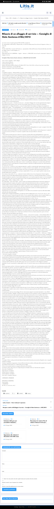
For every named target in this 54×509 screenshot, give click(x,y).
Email (3, 471)
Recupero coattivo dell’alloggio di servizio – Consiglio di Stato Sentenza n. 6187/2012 (24, 407)
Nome (3, 464)
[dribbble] (46, 1)
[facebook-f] (43, 1)
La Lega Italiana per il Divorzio (32, 23)
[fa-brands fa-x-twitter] (44, 1)
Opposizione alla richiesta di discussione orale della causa (11, 435)
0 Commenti (29, 29)
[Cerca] (47, 13)
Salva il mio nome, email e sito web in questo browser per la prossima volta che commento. (20, 478)
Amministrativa (5, 29)
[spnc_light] (50, 12)
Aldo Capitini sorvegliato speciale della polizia (15, 23)
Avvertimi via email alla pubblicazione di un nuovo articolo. (12, 486)
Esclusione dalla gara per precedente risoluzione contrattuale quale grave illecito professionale (12, 421)
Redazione (14, 29)
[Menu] (2, 12)
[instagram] (48, 1)
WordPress (26, 506)
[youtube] (50, 1)
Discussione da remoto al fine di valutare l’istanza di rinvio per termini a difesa (38, 421)
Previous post (5, 400)
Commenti (4, 450)
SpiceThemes (38, 506)
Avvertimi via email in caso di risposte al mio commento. (12, 482)
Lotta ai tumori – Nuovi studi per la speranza (14, 403)
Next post (5, 405)
